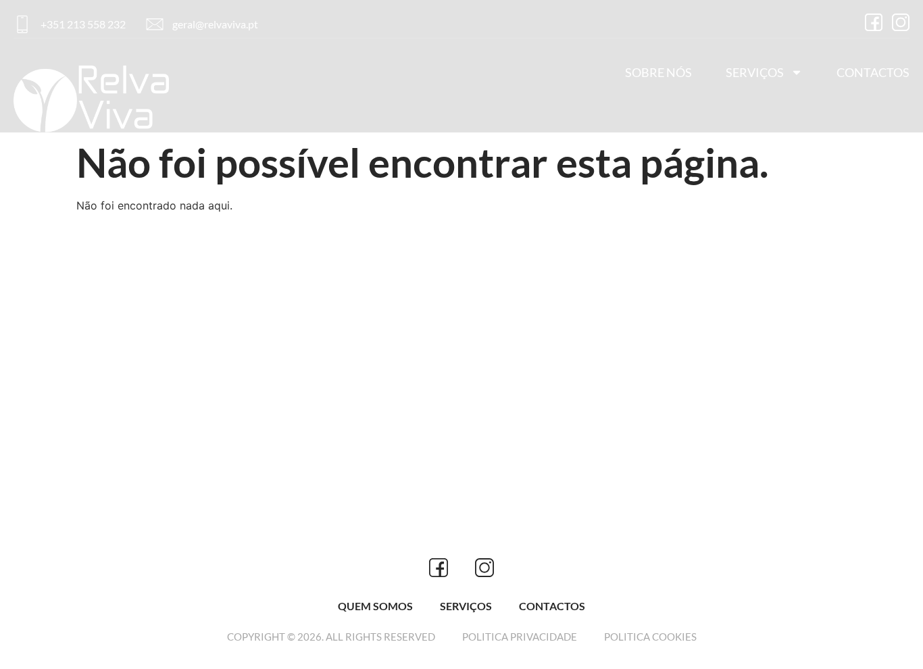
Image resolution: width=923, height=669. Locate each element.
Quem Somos (375, 606)
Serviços (755, 72)
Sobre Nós (658, 72)
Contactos (873, 72)
